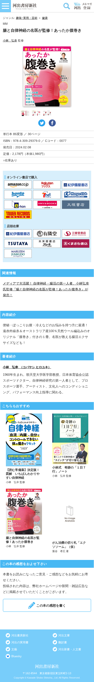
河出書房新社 (19, 635)
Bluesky (16, 656)
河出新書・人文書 (69, 649)
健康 (45, 18)
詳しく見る (24, 449)
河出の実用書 (19, 642)
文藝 (14, 649)
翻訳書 (62, 642)
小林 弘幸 (10, 40)
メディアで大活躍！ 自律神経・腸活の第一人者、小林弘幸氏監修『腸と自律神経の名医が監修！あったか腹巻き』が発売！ (46, 289)
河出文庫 (64, 635)
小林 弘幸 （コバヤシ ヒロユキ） (27, 367)
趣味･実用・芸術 (26, 18)
